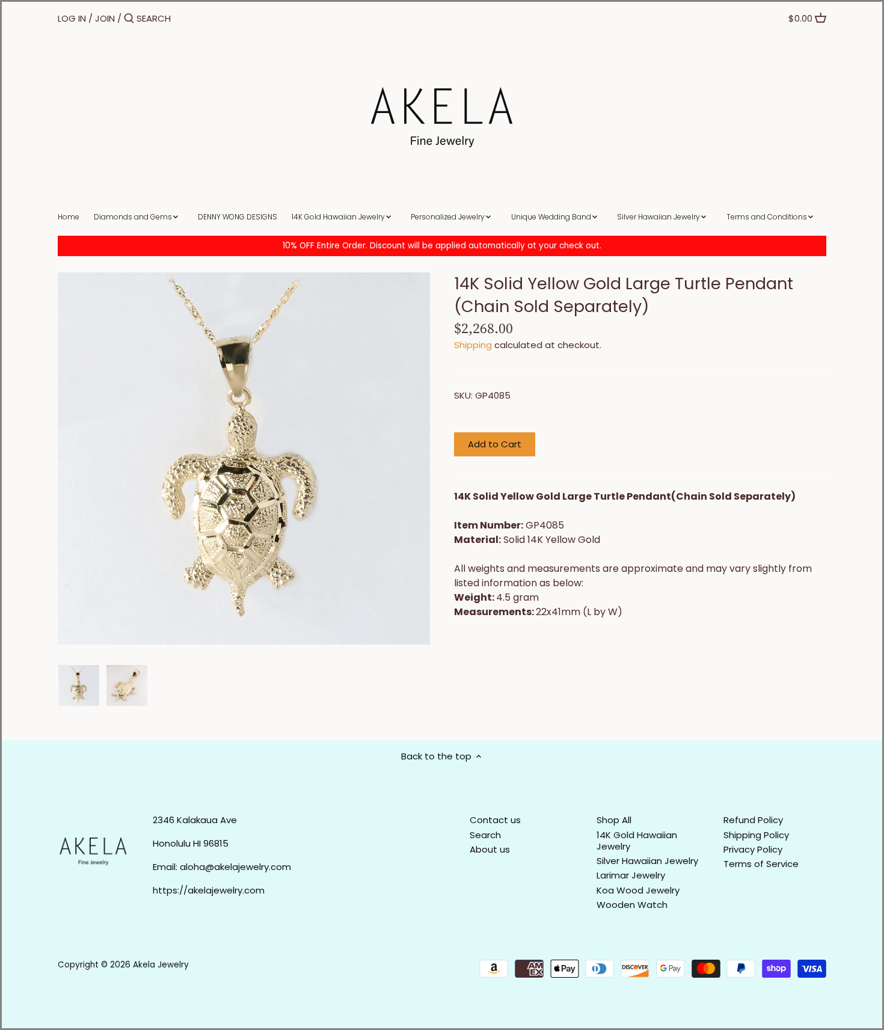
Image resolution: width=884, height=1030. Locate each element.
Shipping (473, 345)
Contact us (495, 820)
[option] (79, 685)
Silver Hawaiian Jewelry (647, 860)
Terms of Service (761, 863)
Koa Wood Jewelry (638, 890)
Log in (72, 18)
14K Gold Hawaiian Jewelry (637, 841)
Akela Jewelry (161, 964)
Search (485, 835)
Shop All (614, 820)
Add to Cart (494, 444)
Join (105, 18)
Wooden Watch (632, 904)
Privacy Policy (752, 849)
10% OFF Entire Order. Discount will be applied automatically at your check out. (442, 245)
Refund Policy (753, 820)
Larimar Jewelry (631, 875)
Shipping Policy (756, 835)
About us (490, 849)
